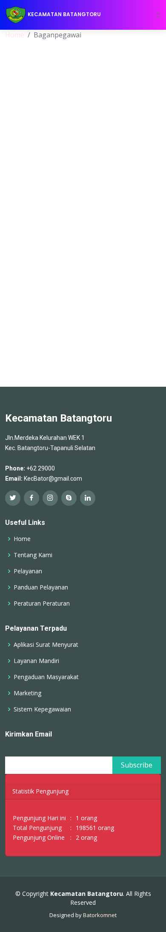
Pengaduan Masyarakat (46, 677)
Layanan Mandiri (36, 661)
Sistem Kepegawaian (42, 709)
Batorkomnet (100, 915)
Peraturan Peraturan (42, 603)
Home (14, 35)
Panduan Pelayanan (41, 587)
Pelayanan (28, 571)
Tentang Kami (33, 555)
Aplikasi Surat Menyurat (46, 645)
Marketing (27, 693)
